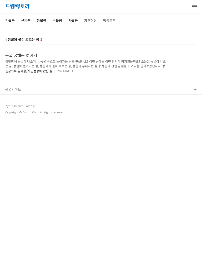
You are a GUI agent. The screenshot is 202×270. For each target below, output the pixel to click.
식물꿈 (57, 20)
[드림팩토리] (17, 7)
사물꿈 (73, 20)
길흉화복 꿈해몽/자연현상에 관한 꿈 (28, 71)
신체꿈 (26, 20)
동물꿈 (41, 20)
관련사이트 (13, 89)
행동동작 (109, 20)
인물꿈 (10, 20)
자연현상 (90, 20)
